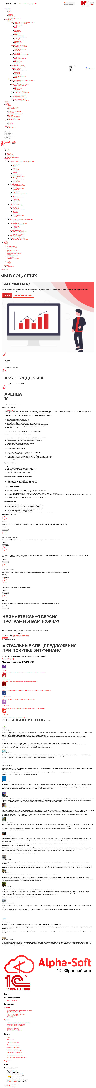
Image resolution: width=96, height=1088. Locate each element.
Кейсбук (10, 124)
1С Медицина (10, 1039)
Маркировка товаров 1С (13, 1047)
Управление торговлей (17, 93)
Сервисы (7, 103)
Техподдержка (12, 127)
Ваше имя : (20, 632)
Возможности (12, 410)
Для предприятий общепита (21, 66)
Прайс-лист (11, 15)
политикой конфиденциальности (20, 635)
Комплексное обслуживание (15, 114)
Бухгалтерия (17, 81)
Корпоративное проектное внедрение (16, 1057)
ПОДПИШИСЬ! (91, 68)
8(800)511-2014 (11, 4)
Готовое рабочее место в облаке (15, 1055)
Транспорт (17, 33)
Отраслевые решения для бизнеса (20, 84)
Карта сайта (7, 1085)
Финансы (16, 34)
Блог (5, 259)
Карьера (10, 14)
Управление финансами (17, 96)
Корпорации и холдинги (17, 35)
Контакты (7, 126)
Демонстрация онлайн (23, 295)
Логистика (17, 26)
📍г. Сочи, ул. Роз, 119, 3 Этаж (15, 1073)
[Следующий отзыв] (50, 720)
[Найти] (70, 70)
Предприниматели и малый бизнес (20, 54)
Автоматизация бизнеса (20, 23)
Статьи (10, 122)
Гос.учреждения (18, 25)
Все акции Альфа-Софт (8, 659)
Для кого (10, 21)
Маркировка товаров (13, 107)
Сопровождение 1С (13, 108)
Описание (6, 410)
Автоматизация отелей (13, 1042)
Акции (10, 11)
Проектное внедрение (14, 116)
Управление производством (18, 91)
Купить (7, 295)
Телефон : (19, 633)
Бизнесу (7, 104)
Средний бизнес (11, 1017)
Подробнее (5, 529)
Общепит (10, 115)
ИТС (9, 106)
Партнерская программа (14, 18)
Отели (10, 110)
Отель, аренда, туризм (20, 49)
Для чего (10, 79)
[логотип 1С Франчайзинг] (85, 4)
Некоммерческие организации (19, 45)
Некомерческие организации (14, 1012)
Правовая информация (10, 1086)
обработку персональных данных (21, 636)
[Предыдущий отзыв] (48, 720)
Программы (8, 19)
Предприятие (17, 41)
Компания (8, 8)
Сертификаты (11, 16)
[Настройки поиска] (70, 67)
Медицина (11, 112)
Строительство (18, 31)
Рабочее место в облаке (14, 119)
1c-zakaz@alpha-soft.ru (15, 1080)
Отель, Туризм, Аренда (20, 39)
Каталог (10, 12)
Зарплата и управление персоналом (20, 83)
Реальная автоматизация (14, 111)
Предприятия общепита (13, 1015)
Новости (10, 123)
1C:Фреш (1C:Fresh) (12, 1000)
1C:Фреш (7, 101)
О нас (9, 10)
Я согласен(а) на (17, 636)
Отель (15, 27)
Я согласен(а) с (16, 635)
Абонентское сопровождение (14, 1052)
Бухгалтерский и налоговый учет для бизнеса (23, 80)
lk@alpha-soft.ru (13, 1081)
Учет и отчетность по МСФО (18, 99)
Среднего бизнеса (16, 68)
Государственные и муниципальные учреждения (19, 1010)
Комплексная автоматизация (14, 1050)
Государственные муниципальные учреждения (23, 22)
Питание (16, 29)
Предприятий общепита (17, 65)
